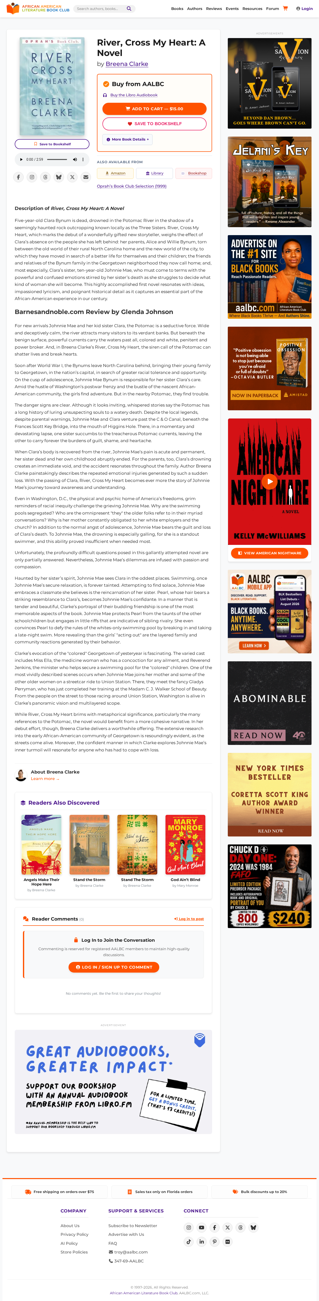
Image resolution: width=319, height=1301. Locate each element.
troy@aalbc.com (130, 1252)
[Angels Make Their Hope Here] (41, 846)
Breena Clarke (127, 63)
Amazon (118, 173)
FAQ (112, 1243)
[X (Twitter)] (228, 1228)
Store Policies (74, 1252)
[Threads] (240, 1228)
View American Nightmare (273, 553)
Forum (272, 8)
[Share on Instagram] (32, 177)
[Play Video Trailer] (270, 482)
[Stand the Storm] (89, 846)
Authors (194, 8)
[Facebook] (215, 1228)
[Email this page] (85, 177)
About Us (70, 1225)
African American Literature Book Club (143, 1293)
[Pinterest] (215, 1242)
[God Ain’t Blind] (185, 846)
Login (307, 8)
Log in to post (191, 919)
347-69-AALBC (128, 1261)
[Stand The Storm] (137, 846)
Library (157, 173)
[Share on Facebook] (18, 177)
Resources (252, 8)
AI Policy (69, 1243)
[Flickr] (228, 1242)
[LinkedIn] (202, 1242)
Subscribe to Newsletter (132, 1225)
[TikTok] (189, 1242)
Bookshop (197, 173)
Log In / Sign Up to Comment (116, 967)
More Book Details (128, 139)
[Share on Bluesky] (59, 177)
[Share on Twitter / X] (72, 177)
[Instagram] (189, 1228)
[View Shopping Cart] (286, 9)
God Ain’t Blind (185, 880)
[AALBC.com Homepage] (38, 8)
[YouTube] (202, 1228)
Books (177, 8)
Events (232, 8)
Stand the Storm (89, 880)
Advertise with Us (126, 1234)
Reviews (214, 8)
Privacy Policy (74, 1234)
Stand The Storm (137, 880)
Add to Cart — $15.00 (157, 108)
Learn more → (45, 778)
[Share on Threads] (45, 177)
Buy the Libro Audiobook (134, 95)
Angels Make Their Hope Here (41, 882)
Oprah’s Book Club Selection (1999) (131, 186)
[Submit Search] (128, 8)
